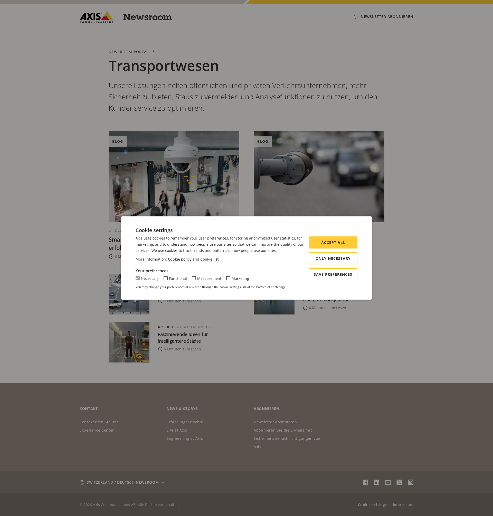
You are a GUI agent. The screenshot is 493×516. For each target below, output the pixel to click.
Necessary (150, 278)
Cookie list (209, 259)
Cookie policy (180, 259)
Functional (178, 278)
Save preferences (333, 274)
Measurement (209, 278)
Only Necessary (333, 258)
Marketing (240, 278)
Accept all (333, 242)
